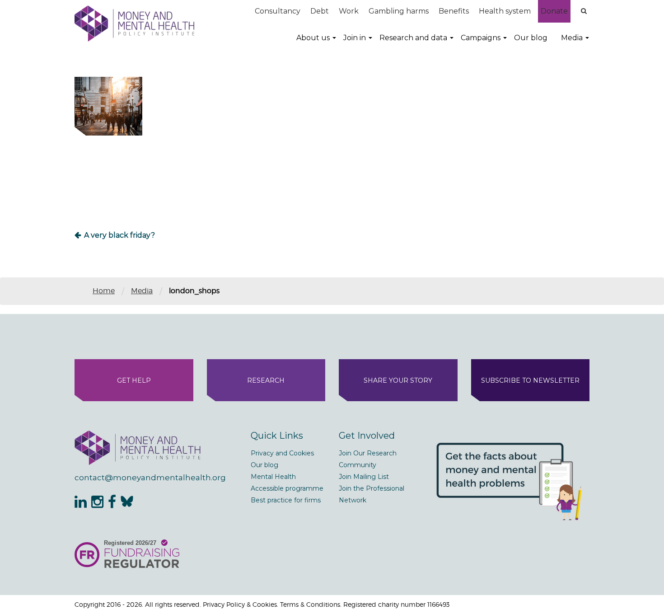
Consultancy (277, 11)
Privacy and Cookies (282, 453)
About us (313, 37)
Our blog (530, 37)
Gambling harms (399, 11)
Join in (354, 37)
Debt (319, 11)
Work (349, 11)
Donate (554, 11)
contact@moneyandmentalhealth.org (150, 477)
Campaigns (480, 37)
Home (104, 290)
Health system (505, 11)
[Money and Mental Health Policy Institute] (134, 23)
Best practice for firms (286, 500)
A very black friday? (119, 235)
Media (572, 37)
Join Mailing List (364, 477)
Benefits (454, 11)
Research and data (413, 37)
